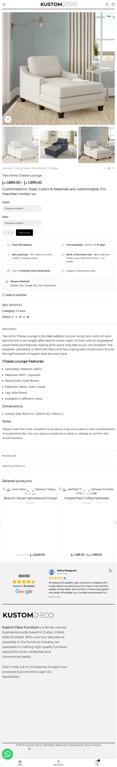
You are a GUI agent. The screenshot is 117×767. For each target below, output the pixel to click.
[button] (5, 69)
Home (6, 168)
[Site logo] (58, 4)
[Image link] (28, 615)
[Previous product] (105, 168)
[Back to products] (109, 168)
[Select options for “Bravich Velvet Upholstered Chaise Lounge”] (27, 491)
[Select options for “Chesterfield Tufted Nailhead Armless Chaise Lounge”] (84, 491)
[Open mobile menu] (4, 4)
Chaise (53, 168)
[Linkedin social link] (24, 317)
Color (5, 202)
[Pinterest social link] (20, 317)
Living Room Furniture (29, 168)
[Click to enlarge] (8, 119)
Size (5, 217)
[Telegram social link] (28, 317)
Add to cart (24, 232)
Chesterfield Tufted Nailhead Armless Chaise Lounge (86, 500)
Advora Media (93, 745)
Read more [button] (54, 597)
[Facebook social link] (12, 317)
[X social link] (16, 317)
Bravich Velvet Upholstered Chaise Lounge (30, 500)
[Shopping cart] (113, 4)
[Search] (107, 4)
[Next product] (113, 168)
